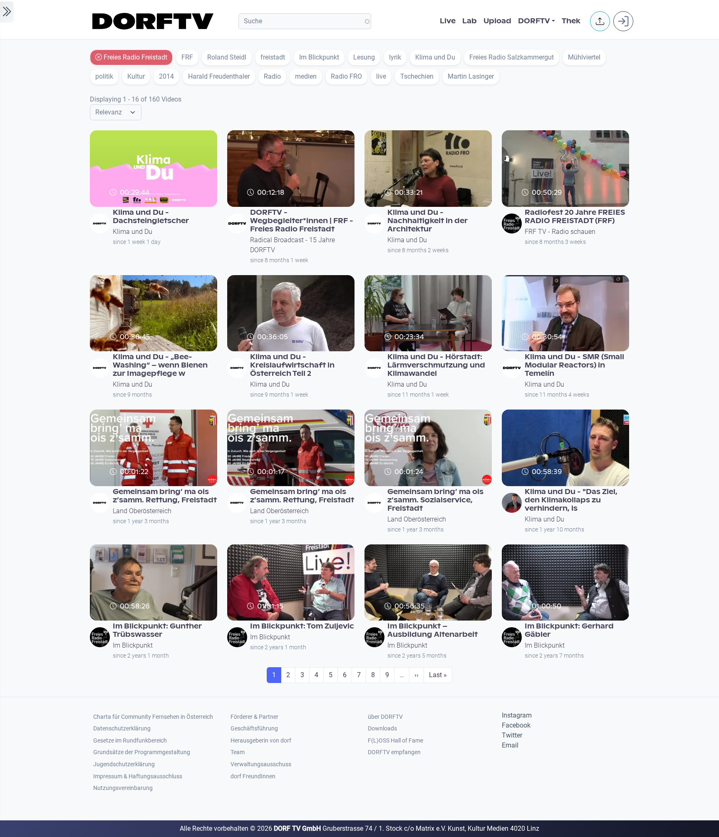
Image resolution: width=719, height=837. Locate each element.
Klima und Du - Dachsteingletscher (151, 216)
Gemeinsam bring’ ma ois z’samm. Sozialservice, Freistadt (435, 500)
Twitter (512, 735)
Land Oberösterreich (142, 511)
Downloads (382, 728)
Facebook (516, 725)
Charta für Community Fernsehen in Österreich (153, 716)
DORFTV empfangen (394, 752)
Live (448, 21)
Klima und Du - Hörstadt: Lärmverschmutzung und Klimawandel (436, 365)
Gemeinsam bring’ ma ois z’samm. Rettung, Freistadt (165, 495)
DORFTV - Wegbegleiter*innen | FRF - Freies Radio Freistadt (301, 220)
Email (510, 745)
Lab (469, 21)
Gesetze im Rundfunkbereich (130, 740)
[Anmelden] (623, 21)
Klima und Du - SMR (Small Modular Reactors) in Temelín (574, 365)
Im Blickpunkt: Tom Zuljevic (302, 626)
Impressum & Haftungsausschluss (137, 776)
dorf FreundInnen (253, 776)
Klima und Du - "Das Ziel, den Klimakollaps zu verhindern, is (571, 500)
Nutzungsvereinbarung (123, 788)
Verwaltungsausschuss (261, 764)
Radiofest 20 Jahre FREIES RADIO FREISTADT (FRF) (575, 216)
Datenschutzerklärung (122, 728)
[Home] (154, 21)
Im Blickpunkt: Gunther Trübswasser (157, 630)
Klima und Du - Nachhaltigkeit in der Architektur (427, 220)
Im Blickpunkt (133, 645)
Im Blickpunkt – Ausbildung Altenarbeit (432, 630)
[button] (600, 21)
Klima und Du (132, 232)
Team (238, 752)
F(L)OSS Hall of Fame (395, 740)
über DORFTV (385, 716)
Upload (497, 21)
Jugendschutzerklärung (124, 764)
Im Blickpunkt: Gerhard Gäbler (569, 630)
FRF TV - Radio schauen (560, 232)
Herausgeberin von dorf (261, 740)
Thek (571, 21)
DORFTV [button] (534, 21)
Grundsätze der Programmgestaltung (141, 752)
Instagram (517, 715)
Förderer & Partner (254, 716)
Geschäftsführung (254, 728)
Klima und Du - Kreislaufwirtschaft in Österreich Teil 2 (292, 365)
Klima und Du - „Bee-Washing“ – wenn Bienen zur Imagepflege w (160, 365)
